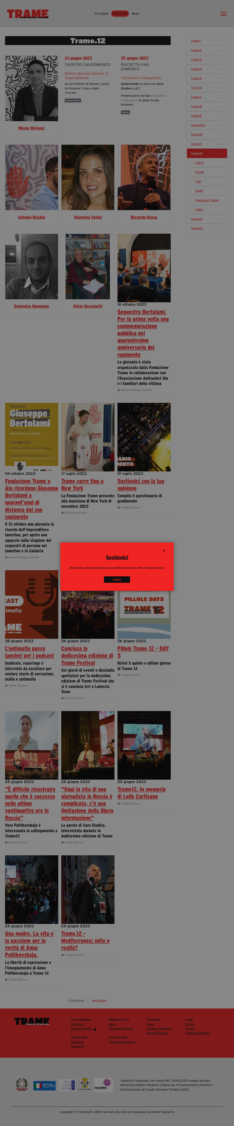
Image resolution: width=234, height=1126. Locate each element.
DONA (117, 579)
